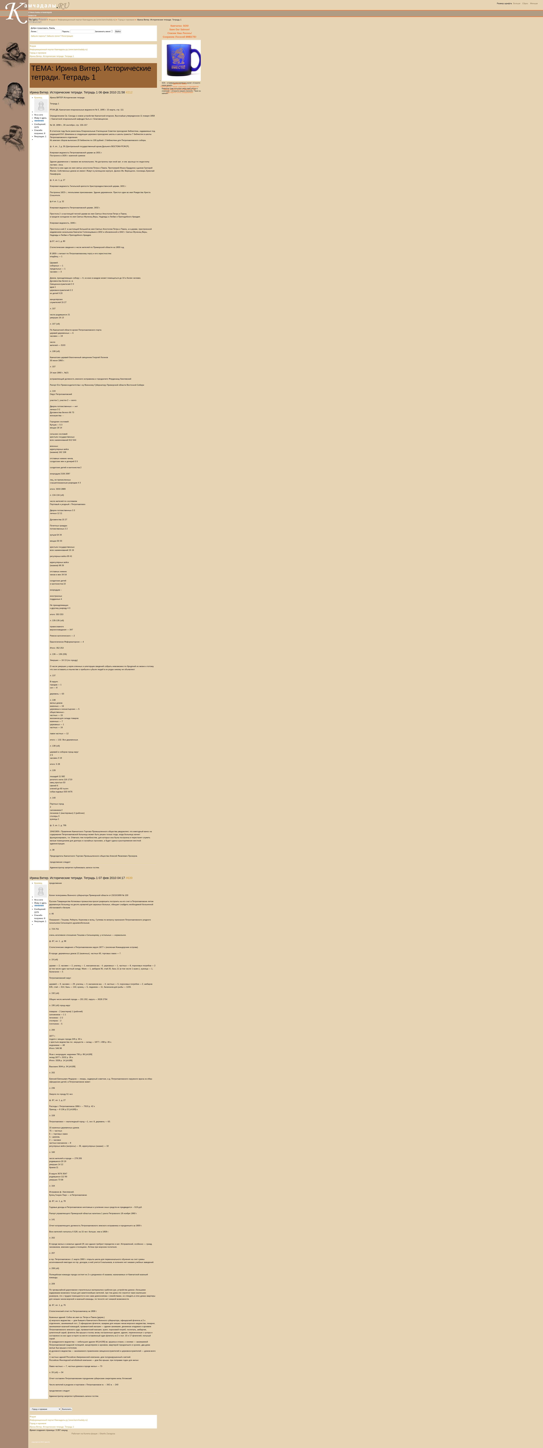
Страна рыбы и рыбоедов (40, 12)
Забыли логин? (54, 36)
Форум (52, 20)
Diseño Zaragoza (107, 1433)
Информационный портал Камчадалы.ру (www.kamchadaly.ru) (87, 20)
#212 (129, 92)
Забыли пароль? (38, 36)
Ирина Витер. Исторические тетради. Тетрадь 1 (52, 56)
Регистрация (67, 36)
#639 (129, 878)
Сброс (525, 3)
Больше (516, 3)
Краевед (38, 97)
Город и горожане (126, 20)
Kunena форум (90, 1433)
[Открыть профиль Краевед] (41, 112)
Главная (42, 20)
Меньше (534, 3)
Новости (32, 16)
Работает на (77, 1433)
